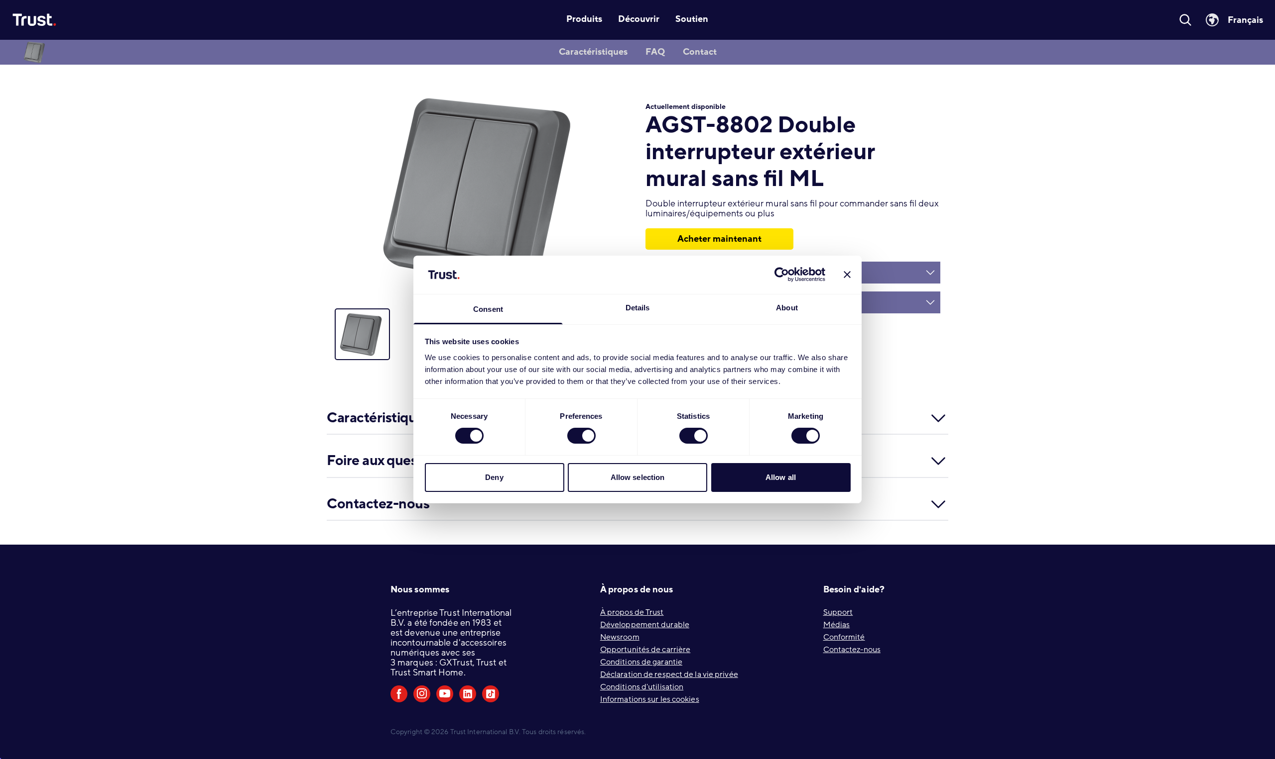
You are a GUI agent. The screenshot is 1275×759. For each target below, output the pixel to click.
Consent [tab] (488, 309)
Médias (836, 624)
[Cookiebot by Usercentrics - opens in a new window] (781, 274)
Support (838, 612)
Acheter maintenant (719, 239)
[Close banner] (847, 274)
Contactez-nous (852, 649)
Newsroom (619, 637)
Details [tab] (638, 307)
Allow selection (638, 477)
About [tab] (787, 307)
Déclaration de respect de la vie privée (669, 674)
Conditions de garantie (641, 662)
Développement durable (644, 624)
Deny (494, 477)
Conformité (844, 637)
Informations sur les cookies (649, 699)
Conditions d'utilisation (641, 686)
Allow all (780, 477)
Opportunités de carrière (645, 649)
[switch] (581, 436)
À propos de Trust (632, 612)
